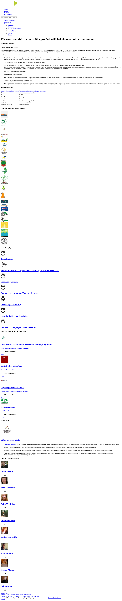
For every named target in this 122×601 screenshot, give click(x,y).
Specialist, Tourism (9, 282)
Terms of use (27, 594)
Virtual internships (9, 20)
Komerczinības (8, 407)
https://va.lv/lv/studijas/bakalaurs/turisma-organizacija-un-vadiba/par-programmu (23, 91)
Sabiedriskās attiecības (11, 366)
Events (10, 33)
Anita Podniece (8, 520)
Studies (10, 35)
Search (6, 9)
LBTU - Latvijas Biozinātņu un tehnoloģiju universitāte (15, 348)
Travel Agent (7, 259)
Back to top (4, 593)
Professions (11, 27)
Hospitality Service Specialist (14, 316)
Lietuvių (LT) (19, 596)
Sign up (6, 12)
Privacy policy (19, 594)
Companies (7, 22)
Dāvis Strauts (7, 471)
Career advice (12, 32)
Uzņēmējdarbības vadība (12, 387)
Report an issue (5, 594)
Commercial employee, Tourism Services (19, 293)
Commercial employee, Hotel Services (18, 327)
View (2, 354)
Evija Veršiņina (8, 504)
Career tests (11, 30)
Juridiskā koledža (5, 410)
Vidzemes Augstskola (10, 440)
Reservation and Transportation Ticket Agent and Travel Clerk (30, 270)
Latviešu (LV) (27, 596)
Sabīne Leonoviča (9, 537)
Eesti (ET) (12, 596)
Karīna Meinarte (8, 570)
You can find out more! (54, 598)
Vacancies (10, 25)
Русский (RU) (35, 596)
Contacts (12, 594)
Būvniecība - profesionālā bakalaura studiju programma (26, 344)
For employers (8, 14)
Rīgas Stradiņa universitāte (7, 369)
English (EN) (5, 596)
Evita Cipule (6, 586)
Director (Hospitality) (11, 304)
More (6, 24)
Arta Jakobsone (8, 488)
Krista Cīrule (7, 553)
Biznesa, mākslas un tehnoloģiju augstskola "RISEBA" (14, 391)
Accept (3, 599)
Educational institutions (14, 28)
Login (6, 11)
